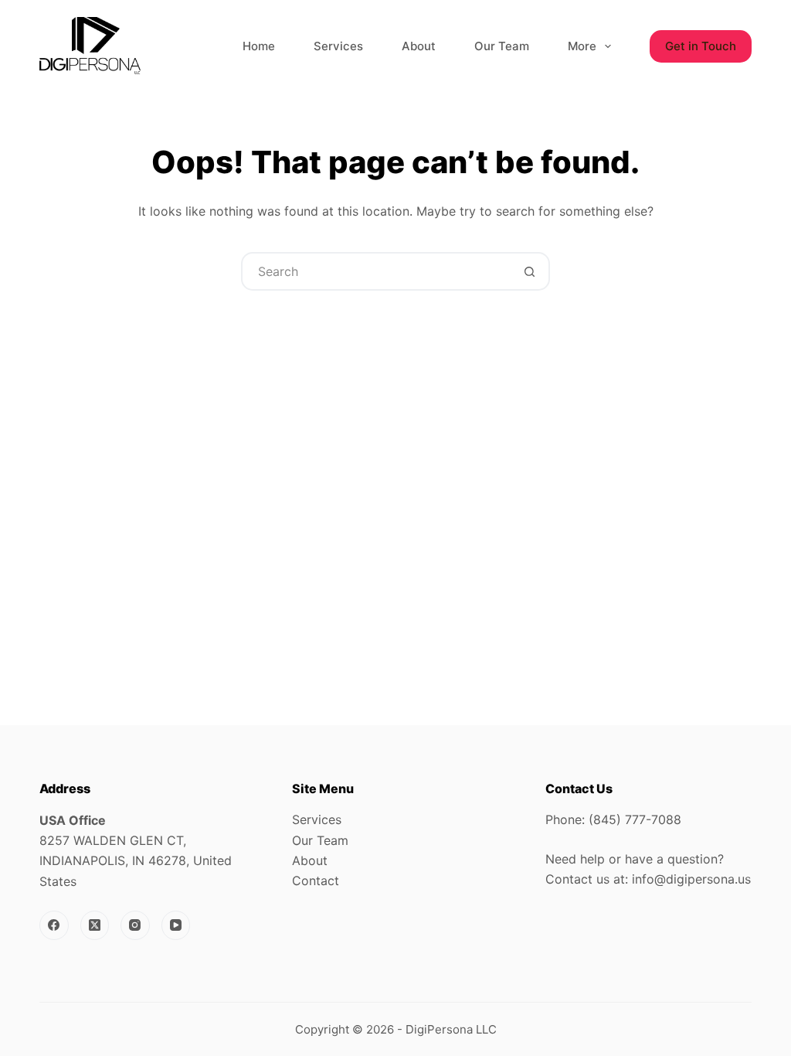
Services (338, 46)
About (419, 46)
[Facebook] (54, 925)
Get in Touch (700, 46)
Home (259, 46)
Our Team (501, 46)
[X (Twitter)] (95, 925)
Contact (315, 880)
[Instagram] (135, 925)
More (582, 46)
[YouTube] (176, 925)
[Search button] (529, 271)
